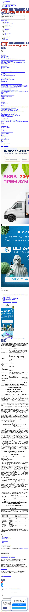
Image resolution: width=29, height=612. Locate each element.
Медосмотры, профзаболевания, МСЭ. (9, 90)
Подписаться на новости (9, 4)
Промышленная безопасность (7, 95)
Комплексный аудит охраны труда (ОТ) (10, 109)
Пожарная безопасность (6, 96)
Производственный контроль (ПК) (9, 113)
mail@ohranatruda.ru (23, 548)
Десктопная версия (5, 553)
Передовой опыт (4, 63)
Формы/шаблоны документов (7, 79)
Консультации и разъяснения (7, 64)
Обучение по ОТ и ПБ (6, 88)
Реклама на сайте (7, 2)
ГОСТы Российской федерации (8, 75)
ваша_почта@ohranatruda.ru (9, 5)
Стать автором (6, 6)
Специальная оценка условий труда (9, 114)
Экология (3, 98)
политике (9, 605)
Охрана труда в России (6, 544)
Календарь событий (8, 23)
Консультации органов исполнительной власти (11, 84)
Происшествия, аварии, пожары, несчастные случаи (13, 62)
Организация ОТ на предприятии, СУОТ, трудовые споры (14, 85)
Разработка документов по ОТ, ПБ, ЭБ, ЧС (10, 115)
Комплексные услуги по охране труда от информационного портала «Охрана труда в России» (14, 107)
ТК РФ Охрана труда (5, 78)
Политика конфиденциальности (8, 557)
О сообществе (4, 130)
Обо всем (3, 68)
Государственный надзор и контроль (9, 58)
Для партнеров (4, 103)
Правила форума (4, 126)
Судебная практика (5, 67)
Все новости (3, 55)
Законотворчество (5, 56)
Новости (7, 22)
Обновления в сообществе (7, 132)
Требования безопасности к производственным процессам (14, 86)
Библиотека (7, 25)
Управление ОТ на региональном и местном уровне (13, 60)
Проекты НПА (4, 66)
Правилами (11, 561)
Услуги (6, 30)
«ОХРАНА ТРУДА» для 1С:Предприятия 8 (10, 120)
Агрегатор (7, 29)
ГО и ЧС (3, 97)
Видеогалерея (4, 137)
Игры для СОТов (4, 146)
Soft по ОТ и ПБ (8, 26)
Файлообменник (4, 136)
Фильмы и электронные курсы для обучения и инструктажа (14, 121)
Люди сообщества (5, 133)
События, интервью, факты (7, 61)
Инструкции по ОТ (5, 74)
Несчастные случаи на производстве (9, 87)
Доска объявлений (5, 139)
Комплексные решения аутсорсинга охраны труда (12, 111)
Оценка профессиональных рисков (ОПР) (10, 110)
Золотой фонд (8, 33)
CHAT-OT (3, 141)
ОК (4, 608)
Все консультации (5, 82)
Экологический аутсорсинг (7, 116)
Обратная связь (6, 1)
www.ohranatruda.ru (15, 589)
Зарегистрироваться (5, 610)
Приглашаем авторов (5, 127)
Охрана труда (4, 57)
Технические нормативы (6, 76)
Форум (6, 31)
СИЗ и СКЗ (3, 93)
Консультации (8, 27)
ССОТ (6, 34)
